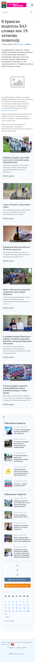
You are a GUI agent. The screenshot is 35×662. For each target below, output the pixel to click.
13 (17, 605)
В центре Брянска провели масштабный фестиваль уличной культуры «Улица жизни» (15, 389)
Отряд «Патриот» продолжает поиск (17, 205)
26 (13, 611)
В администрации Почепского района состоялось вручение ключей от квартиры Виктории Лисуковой (17, 340)
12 (13, 605)
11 (9, 605)
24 (6, 611)
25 (9, 611)
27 (17, 611)
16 (28, 605)
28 (20, 611)
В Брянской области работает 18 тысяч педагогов (16, 248)
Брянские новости (9, 110)
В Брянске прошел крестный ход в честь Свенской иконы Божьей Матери (16, 160)
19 (13, 608)
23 (28, 608)
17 (5, 608)
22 (24, 608)
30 (28, 611)
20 (17, 608)
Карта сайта (21, 648)
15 (24, 605)
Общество (22, 44)
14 (20, 605)
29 (24, 611)
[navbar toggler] (32, 5)
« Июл (7, 617)
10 (5, 605)
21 (20, 608)
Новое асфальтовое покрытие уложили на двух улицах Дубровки (16, 291)
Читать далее (8, 176)
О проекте (11, 648)
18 (9, 608)
